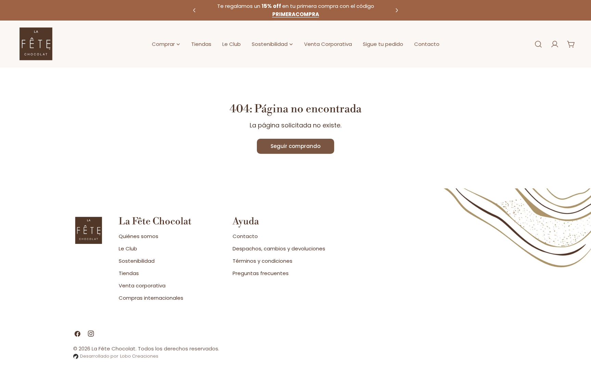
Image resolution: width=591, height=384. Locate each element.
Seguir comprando (295, 146)
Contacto (245, 236)
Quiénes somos (138, 236)
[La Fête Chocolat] (36, 44)
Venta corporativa (142, 285)
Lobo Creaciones (139, 356)
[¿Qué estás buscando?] (538, 44)
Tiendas (129, 273)
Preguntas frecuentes (261, 273)
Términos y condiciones (262, 260)
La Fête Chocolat (113, 348)
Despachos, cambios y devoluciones (279, 248)
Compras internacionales (151, 297)
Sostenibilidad (137, 260)
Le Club (128, 248)
